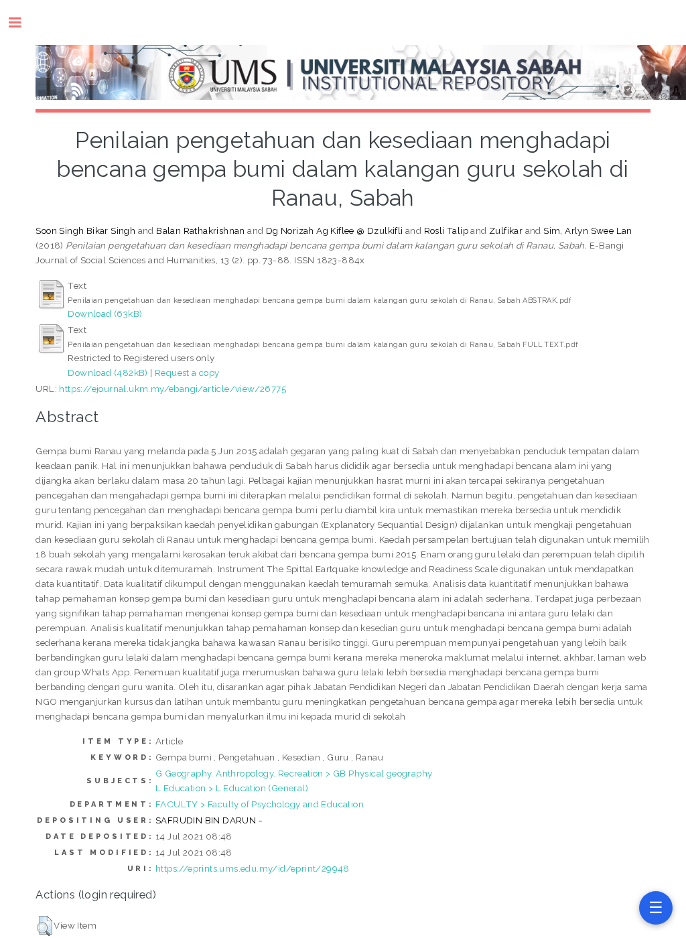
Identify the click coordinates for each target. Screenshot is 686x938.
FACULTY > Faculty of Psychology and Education (259, 804)
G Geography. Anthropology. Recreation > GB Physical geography (293, 773)
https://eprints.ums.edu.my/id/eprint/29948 (252, 868)
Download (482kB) (107, 372)
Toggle (22, 22)
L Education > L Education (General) (231, 788)
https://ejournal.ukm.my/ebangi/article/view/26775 (172, 388)
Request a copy (187, 372)
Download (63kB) (105, 313)
